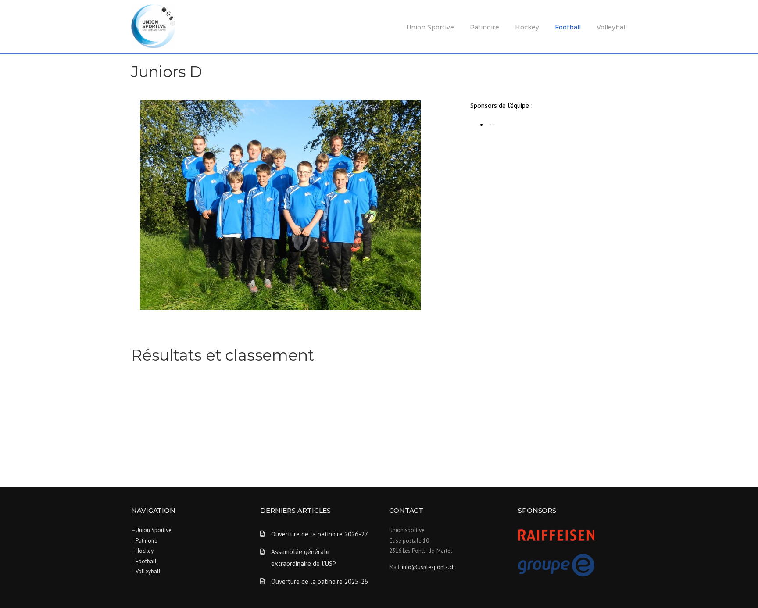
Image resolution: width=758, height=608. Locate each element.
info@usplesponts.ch (428, 567)
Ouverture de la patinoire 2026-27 (319, 534)
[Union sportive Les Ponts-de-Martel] (153, 25)
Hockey (527, 27)
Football (568, 27)
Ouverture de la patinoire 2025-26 (319, 581)
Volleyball (612, 27)
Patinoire (484, 27)
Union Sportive (430, 27)
